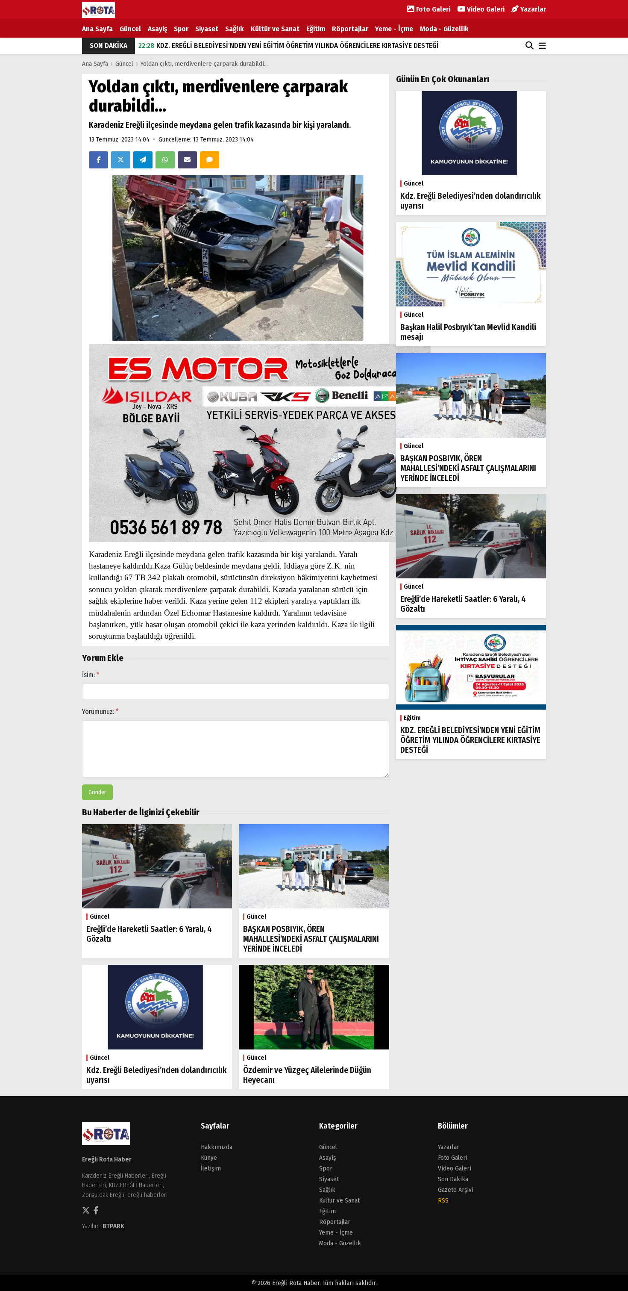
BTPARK (113, 1226)
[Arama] (529, 46)
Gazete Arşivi (455, 1190)
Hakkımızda (216, 1147)
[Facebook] (98, 159)
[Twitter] (120, 159)
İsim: (91, 675)
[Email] (187, 159)
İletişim (211, 1168)
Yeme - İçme (394, 28)
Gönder (97, 792)
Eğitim (315, 28)
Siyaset (206, 28)
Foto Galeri (432, 9)
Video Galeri (485, 9)
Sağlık (234, 28)
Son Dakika (453, 1179)
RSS (443, 1200)
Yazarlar (532, 9)
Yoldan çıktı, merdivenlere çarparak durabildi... (204, 64)
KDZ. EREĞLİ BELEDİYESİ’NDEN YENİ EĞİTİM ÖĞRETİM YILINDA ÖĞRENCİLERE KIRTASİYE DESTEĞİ (288, 45)
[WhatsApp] (165, 159)
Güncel (130, 28)
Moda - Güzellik (444, 28)
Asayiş (157, 28)
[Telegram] (143, 159)
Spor (181, 28)
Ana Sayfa (97, 28)
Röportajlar (350, 28)
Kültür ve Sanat (275, 28)
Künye (209, 1157)
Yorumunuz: (100, 711)
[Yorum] (209, 159)
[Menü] (542, 46)
